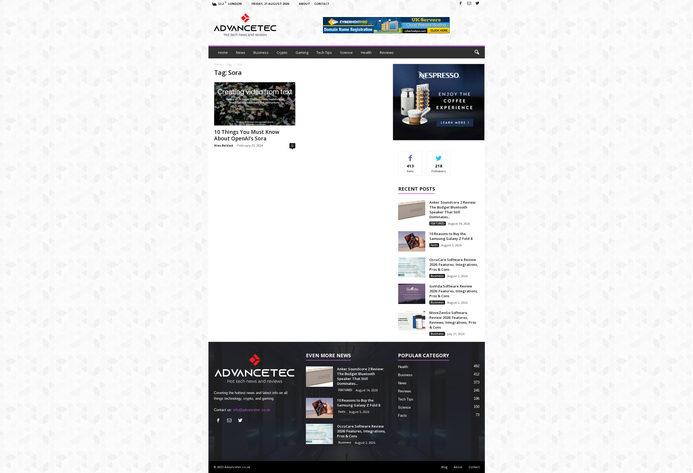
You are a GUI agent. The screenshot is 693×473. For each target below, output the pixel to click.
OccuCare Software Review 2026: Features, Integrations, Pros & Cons (453, 264)
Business (261, 52)
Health (366, 52)
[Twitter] (477, 3)
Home (223, 52)
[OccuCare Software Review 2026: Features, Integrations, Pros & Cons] (411, 267)
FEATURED (437, 223)
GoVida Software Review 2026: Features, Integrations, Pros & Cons (453, 291)
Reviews (387, 52)
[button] (477, 52)
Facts (434, 245)
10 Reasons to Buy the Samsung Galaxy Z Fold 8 (450, 236)
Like (410, 156)
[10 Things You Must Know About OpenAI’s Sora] (254, 103)
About (304, 4)
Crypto (282, 52)
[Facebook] (460, 3)
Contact (321, 4)
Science (346, 52)
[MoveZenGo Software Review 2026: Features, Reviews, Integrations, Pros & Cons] (411, 320)
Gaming (302, 52)
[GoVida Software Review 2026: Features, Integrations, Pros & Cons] (411, 294)
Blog (444, 467)
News (240, 52)
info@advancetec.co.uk (251, 410)
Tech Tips (324, 52)
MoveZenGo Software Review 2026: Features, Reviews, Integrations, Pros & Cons (452, 320)
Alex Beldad (223, 145)
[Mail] (469, 3)
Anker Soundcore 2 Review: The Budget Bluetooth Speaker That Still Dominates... (452, 209)
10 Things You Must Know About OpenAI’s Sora (246, 135)
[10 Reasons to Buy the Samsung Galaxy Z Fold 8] (411, 241)
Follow (438, 156)
